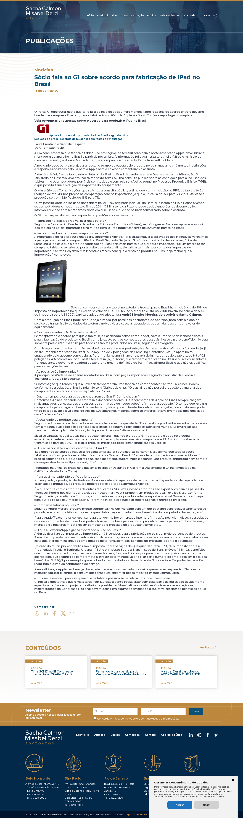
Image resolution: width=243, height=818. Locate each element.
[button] (233, 780)
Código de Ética (171, 734)
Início (90, 15)
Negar (206, 805)
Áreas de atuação (132, 15)
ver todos (206, 647)
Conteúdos (132, 734)
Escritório (82, 734)
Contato (204, 15)
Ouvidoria (189, 15)
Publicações (168, 15)
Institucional (105, 15)
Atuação (99, 734)
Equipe (151, 15)
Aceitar (180, 805)
